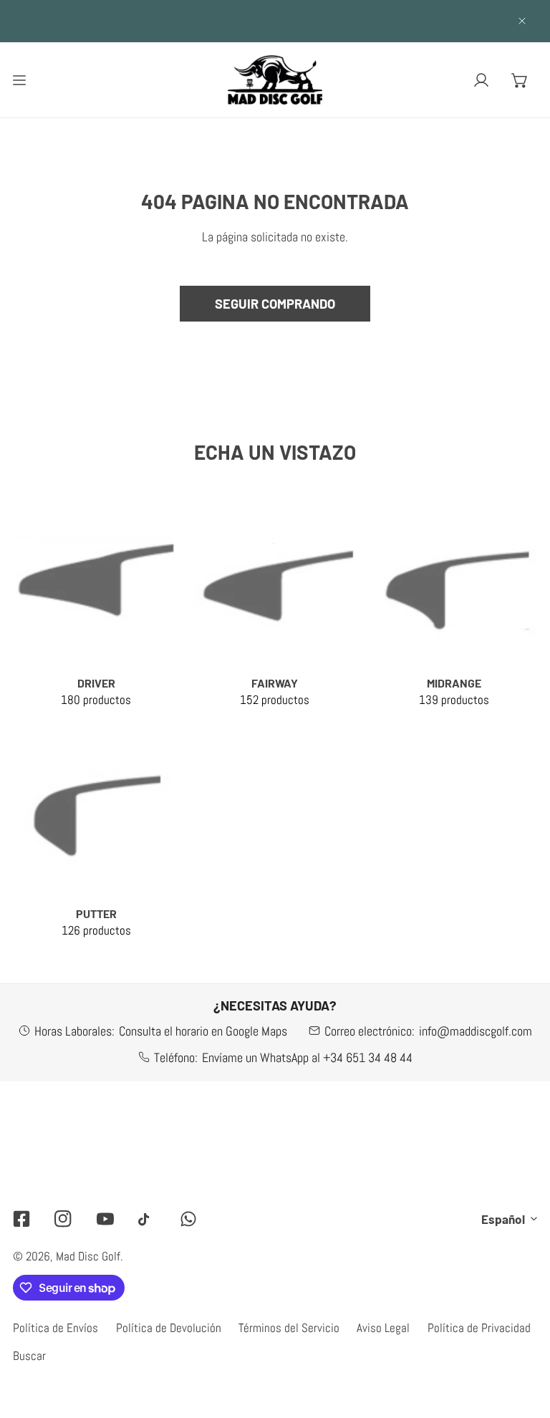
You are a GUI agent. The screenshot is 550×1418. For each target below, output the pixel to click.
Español (503, 1219)
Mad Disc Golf (88, 1256)
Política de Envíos (55, 1328)
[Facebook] (21, 1218)
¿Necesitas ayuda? (275, 1005)
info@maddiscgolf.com (475, 1031)
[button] (520, 79)
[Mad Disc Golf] (275, 79)
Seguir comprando (275, 304)
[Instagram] (63, 1218)
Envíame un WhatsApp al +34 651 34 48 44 (307, 1057)
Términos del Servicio (288, 1328)
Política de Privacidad (479, 1328)
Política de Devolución (168, 1328)
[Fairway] (275, 583)
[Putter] (96, 813)
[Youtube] (105, 1218)
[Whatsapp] (188, 1218)
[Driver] (96, 583)
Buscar (29, 1356)
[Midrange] (454, 583)
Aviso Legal (383, 1328)
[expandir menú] (19, 80)
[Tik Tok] (147, 1219)
